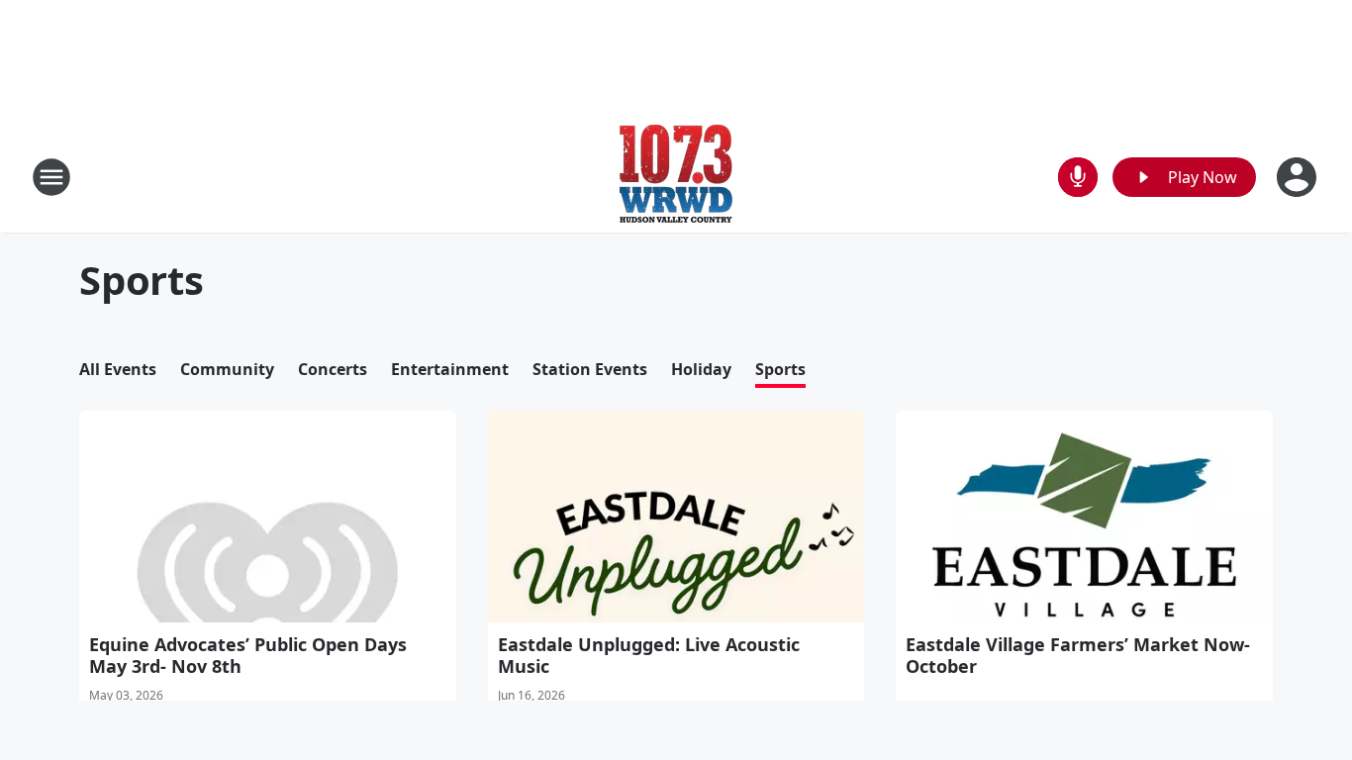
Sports (780, 369)
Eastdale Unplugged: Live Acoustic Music (649, 655)
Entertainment (450, 369)
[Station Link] (676, 177)
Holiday (701, 369)
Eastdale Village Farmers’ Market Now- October (1078, 655)
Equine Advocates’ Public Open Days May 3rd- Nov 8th (248, 655)
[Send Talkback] (1078, 177)
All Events (117, 369)
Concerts (332, 369)
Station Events (589, 369)
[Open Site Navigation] (51, 177)
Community (227, 369)
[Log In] (1298, 177)
